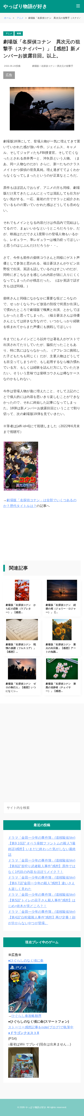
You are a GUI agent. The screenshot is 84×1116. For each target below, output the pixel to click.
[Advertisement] (21, 535)
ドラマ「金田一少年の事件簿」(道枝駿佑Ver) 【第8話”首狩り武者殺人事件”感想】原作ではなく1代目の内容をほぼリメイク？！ (41, 866)
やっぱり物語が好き (25, 6)
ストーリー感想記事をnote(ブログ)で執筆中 (40, 1027)
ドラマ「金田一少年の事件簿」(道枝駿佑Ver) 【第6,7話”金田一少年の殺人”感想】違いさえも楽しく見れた (41, 883)
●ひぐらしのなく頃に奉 (26, 960)
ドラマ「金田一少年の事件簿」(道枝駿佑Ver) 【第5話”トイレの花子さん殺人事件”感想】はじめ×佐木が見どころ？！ (41, 900)
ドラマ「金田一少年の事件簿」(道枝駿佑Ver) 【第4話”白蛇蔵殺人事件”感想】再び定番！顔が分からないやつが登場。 (41, 917)
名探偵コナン (48, 66)
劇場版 (35, 66)
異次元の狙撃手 (65, 66)
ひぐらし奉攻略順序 (26, 1016)
